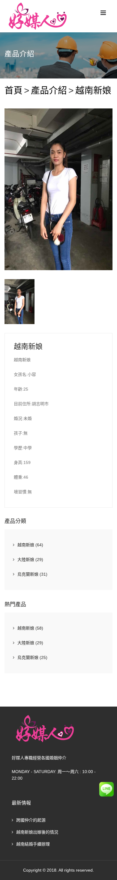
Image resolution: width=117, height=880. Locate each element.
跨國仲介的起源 (31, 820)
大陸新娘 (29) (30, 559)
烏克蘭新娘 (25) (32, 657)
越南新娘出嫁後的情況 (37, 832)
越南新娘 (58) (30, 628)
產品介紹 (49, 90)
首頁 (13, 90)
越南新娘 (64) (30, 544)
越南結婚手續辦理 (33, 844)
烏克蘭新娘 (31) (32, 574)
